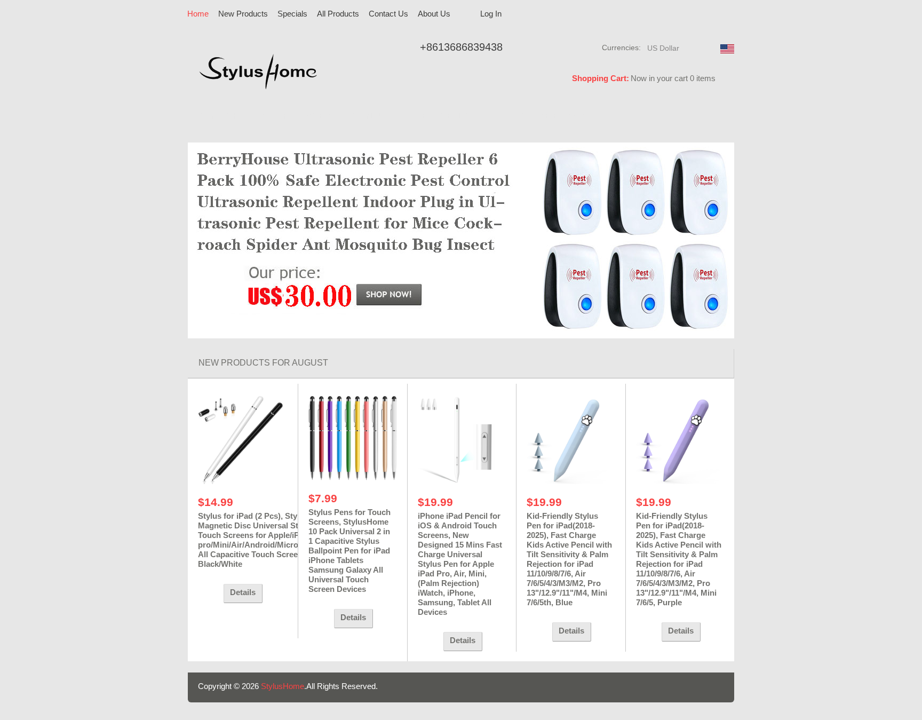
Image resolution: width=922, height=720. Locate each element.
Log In (491, 13)
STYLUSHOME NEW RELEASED (264, 116)
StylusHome (282, 686)
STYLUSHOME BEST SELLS (411, 116)
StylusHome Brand (537, 116)
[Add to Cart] (208, 593)
